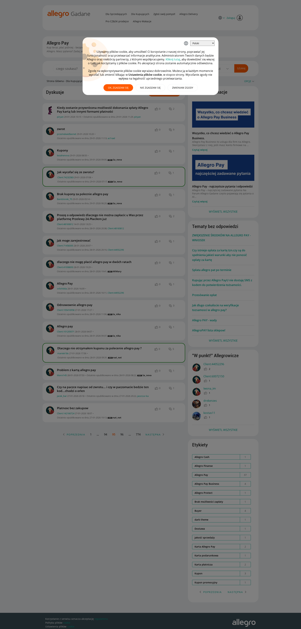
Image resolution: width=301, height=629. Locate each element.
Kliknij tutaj (173, 59)
